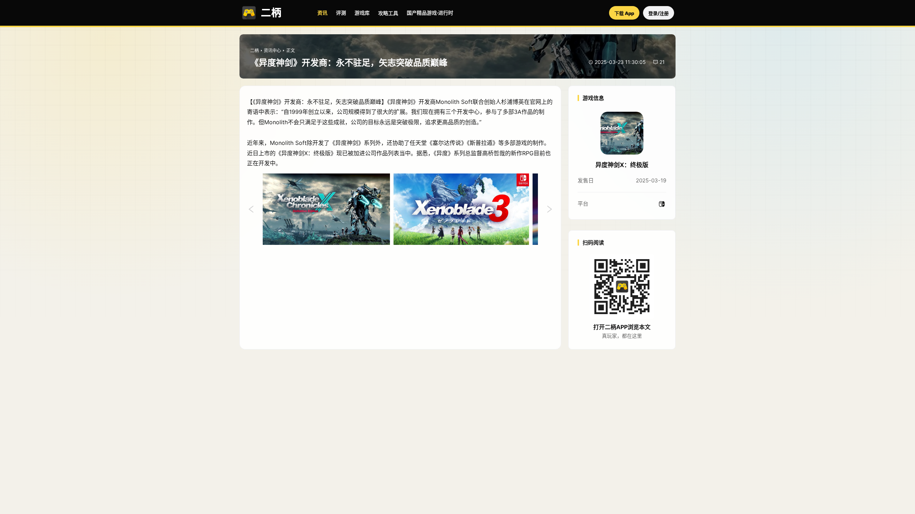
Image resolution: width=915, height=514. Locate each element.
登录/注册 (658, 13)
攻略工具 (388, 13)
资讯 (322, 13)
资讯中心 (272, 50)
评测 (341, 13)
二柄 (254, 50)
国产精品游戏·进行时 (430, 13)
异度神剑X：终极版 (621, 164)
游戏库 (362, 13)
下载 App (624, 13)
